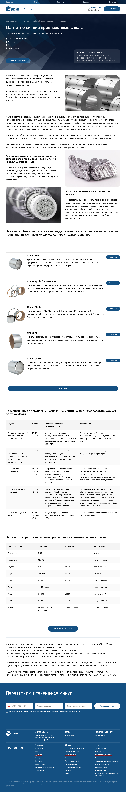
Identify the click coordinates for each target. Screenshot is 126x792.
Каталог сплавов (48, 9)
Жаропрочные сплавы (101, 764)
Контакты (112, 2)
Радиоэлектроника (71, 764)
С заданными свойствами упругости (106, 761)
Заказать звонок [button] (40, 764)
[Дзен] (8, 748)
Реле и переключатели (72, 761)
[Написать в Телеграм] (15, 748)
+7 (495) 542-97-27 (71, 735)
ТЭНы (67, 773)
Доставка (60, 2)
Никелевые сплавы (100, 767)
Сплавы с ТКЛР (99, 751)
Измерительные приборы (73, 767)
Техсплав (39, 745)
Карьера (86, 2)
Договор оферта (40, 770)
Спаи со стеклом (70, 758)
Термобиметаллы (100, 770)
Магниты (68, 770)
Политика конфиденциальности (45, 767)
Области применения (31, 9)
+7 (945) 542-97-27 (94, 8)
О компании (10, 2)
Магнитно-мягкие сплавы (102, 758)
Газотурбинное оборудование (74, 748)
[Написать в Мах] (21, 748)
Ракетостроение (70, 755)
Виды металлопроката (67, 9)
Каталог (97, 745)
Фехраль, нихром (100, 748)
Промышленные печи (72, 751)
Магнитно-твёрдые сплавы (103, 755)
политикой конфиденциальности (68, 711)
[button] (112, 8)
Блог (36, 2)
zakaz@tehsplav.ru (93, 10)
